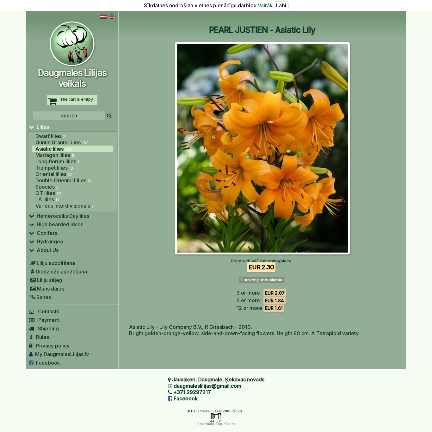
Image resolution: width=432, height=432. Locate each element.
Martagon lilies (55, 155)
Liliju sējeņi (50, 280)
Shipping (46, 328)
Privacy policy (51, 345)
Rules (40, 337)
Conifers (45, 233)
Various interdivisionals (64, 206)
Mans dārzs (50, 288)
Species (47, 187)
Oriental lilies (53, 174)
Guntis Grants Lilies (62, 142)
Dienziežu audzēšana (60, 271)
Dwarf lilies (50, 136)
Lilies (41, 127)
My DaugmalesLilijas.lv (61, 354)
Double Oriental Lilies (63, 180)
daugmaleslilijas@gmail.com (207, 386)
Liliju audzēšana (55, 263)
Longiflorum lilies (57, 161)
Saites (43, 297)
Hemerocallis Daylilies (61, 216)
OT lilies (48, 193)
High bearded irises (58, 224)
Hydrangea (48, 241)
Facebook (47, 363)
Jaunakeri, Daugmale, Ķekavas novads (218, 379)
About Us (46, 250)
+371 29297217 (192, 392)
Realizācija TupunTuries (216, 424)
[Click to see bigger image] (262, 252)
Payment (46, 320)
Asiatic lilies (53, 149)
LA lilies (47, 199)
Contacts (46, 311)
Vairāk (265, 5)
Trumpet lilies (54, 168)
